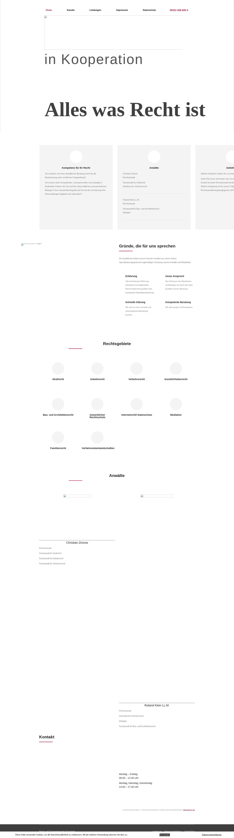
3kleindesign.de (189, 810)
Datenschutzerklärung (211, 835)
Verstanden (165, 835)
